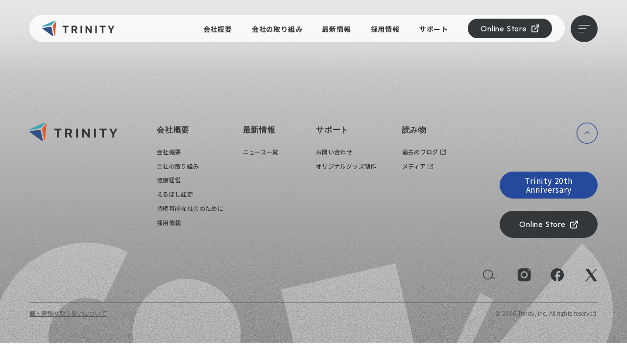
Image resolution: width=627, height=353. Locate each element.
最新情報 (336, 29)
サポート (433, 29)
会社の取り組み (277, 29)
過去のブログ (420, 152)
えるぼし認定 (175, 194)
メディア (414, 166)
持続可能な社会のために (190, 208)
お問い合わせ (334, 152)
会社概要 (217, 29)
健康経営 (169, 180)
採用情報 (385, 29)
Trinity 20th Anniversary (549, 185)
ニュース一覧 (261, 152)
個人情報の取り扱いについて (68, 313)
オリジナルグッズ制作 (346, 166)
